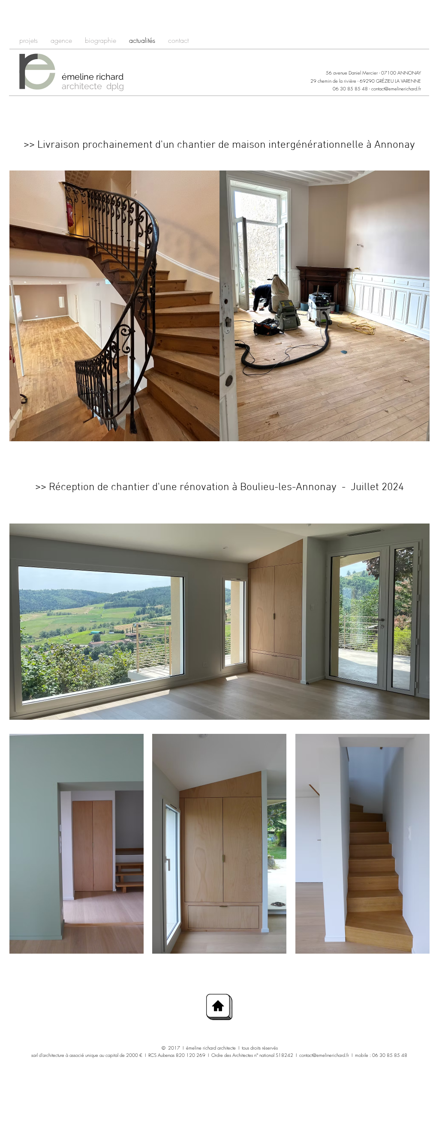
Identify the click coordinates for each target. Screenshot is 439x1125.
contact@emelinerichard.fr (396, 88)
